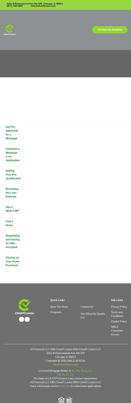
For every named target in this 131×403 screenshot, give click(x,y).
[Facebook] (21, 319)
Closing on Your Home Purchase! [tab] (12, 261)
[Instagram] (27, 319)
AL (73, 370)
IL (86, 370)
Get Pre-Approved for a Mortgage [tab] (12, 133)
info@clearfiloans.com (65, 364)
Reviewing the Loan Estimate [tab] (12, 193)
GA (59, 374)
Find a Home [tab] (9, 223)
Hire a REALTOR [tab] (13, 209)
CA (72, 374)
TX (82, 370)
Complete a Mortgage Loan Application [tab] (13, 154)
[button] (63, 30)
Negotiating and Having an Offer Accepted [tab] (13, 241)
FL (90, 370)
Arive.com (64, 386)
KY (67, 374)
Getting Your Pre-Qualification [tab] (13, 174)
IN (63, 374)
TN (78, 370)
